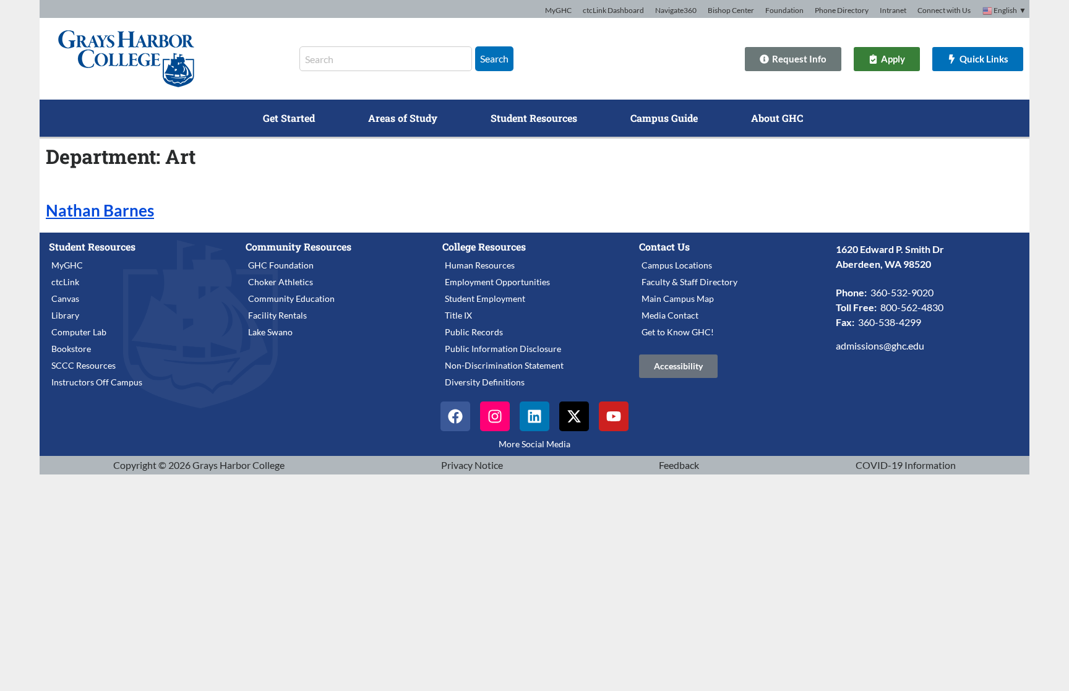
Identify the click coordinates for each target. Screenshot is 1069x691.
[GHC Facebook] (455, 416)
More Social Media (534, 444)
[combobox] (385, 58)
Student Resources (534, 117)
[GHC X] (574, 416)
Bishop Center (731, 10)
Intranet (893, 10)
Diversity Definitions (485, 382)
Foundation (784, 10)
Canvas (65, 298)
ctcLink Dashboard (613, 10)
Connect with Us (944, 10)
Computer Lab (78, 332)
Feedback (679, 465)
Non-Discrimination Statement (504, 365)
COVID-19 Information (906, 465)
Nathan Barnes (100, 210)
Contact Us (664, 246)
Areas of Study (402, 117)
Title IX (458, 315)
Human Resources (480, 265)
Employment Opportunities (497, 282)
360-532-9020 (902, 292)
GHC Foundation (281, 265)
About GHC (777, 117)
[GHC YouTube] (614, 416)
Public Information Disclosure (503, 348)
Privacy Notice (472, 465)
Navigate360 (676, 10)
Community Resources (298, 246)
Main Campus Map (678, 298)
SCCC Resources (83, 365)
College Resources (484, 246)
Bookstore (71, 348)
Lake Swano (270, 332)
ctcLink (65, 282)
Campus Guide (664, 117)
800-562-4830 (911, 307)
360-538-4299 (889, 322)
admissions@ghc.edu (880, 345)
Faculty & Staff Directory (689, 282)
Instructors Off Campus (96, 382)
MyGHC (558, 10)
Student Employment (485, 298)
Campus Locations (677, 265)
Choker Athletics (280, 282)
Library (65, 315)
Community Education (291, 298)
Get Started (289, 117)
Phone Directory (842, 10)
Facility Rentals (277, 315)
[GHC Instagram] (495, 416)
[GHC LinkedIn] (534, 416)
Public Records (474, 332)
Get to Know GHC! (678, 332)
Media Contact (670, 315)
